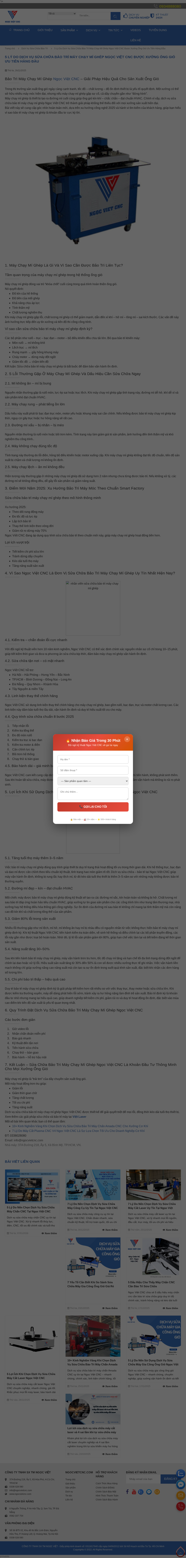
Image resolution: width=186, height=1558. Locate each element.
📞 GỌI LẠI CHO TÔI (93, 806)
